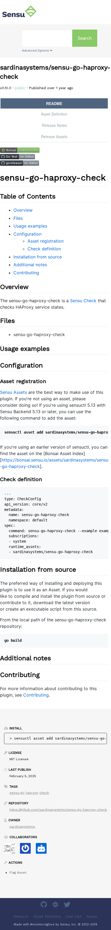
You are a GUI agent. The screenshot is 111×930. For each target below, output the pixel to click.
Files (18, 218)
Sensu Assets (13, 392)
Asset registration (45, 241)
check (44, 793)
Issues (91, 916)
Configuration (27, 234)
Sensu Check (83, 300)
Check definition (44, 248)
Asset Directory (47, 916)
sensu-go (17, 793)
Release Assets (54, 136)
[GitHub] (44, 905)
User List (73, 916)
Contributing (26, 272)
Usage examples (30, 226)
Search (85, 38)
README (54, 103)
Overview (23, 210)
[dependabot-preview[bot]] (27, 850)
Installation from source (37, 256)
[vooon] (11, 850)
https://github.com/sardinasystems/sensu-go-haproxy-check (58, 810)
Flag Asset (17, 872)
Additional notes (30, 264)
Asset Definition (54, 114)
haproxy (32, 793)
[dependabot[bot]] (43, 850)
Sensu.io (21, 916)
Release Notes (54, 125)
